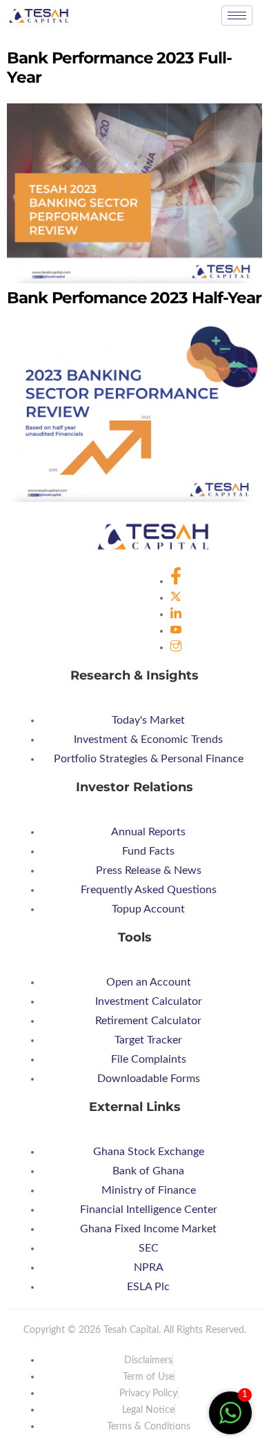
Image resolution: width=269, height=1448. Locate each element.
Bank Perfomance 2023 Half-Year (134, 297)
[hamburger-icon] (236, 16)
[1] (230, 1420)
